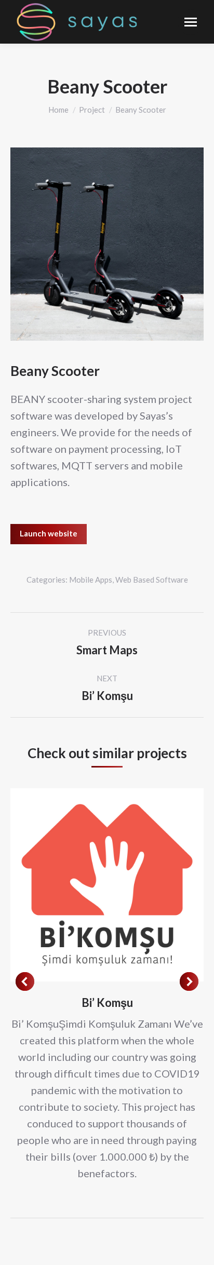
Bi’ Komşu (107, 1002)
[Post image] (107, 884)
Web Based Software (151, 579)
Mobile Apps (90, 579)
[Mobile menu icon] (191, 22)
